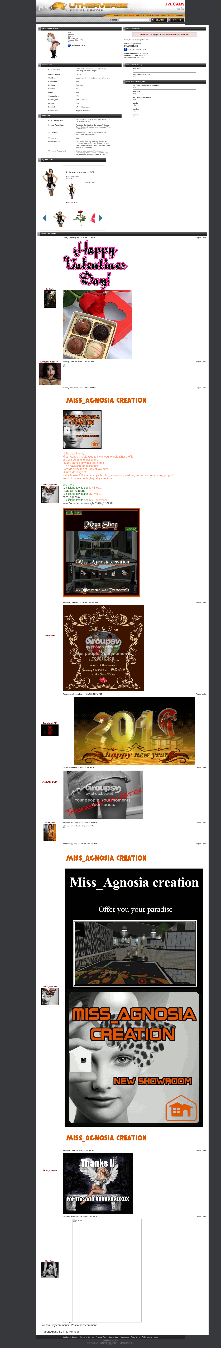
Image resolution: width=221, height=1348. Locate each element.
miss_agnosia (71, 497)
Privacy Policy (102, 1337)
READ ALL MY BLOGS (136, 49)
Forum (163, 15)
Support (171, 15)
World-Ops (113, 1337)
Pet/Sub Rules (131, 46)
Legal (156, 1337)
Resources (124, 1337)
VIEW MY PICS (78, 46)
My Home (118, 15)
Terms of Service (87, 1337)
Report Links (201, 238)
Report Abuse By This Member (60, 1331)
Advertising (135, 1337)
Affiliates (179, 15)
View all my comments (55, 1325)
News (126, 15)
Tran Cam (180, 10)
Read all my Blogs (74, 490)
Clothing (155, 15)
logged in (157, 34)
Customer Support (70, 1337)
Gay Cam (180, 8)
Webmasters (147, 1337)
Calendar (147, 15)
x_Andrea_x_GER (85, 172)
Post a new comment (84, 1325)
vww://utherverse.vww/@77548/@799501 (88, 503)
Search (139, 15)
